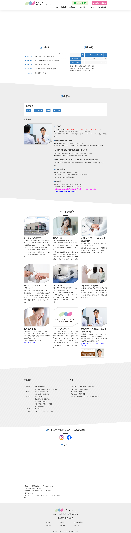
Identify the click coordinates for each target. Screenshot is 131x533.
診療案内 (72, 7)
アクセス (92, 7)
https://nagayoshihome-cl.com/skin (65, 191)
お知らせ (76, 525)
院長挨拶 (63, 7)
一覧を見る (61, 53)
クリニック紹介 (82, 7)
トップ (56, 7)
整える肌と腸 (102, 7)
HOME (48, 522)
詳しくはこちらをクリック (31, 342)
